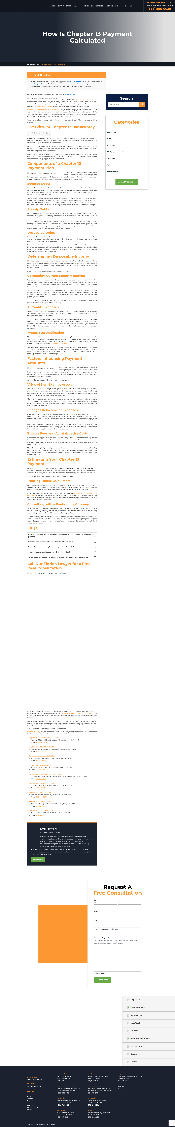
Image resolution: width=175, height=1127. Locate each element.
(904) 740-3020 (63, 1105)
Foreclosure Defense (33, 1103)
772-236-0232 (41, 788)
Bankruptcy (35, 64)
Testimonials (88, 6)
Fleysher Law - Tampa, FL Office (40, 801)
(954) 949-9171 (34, 1086)
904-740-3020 (41, 751)
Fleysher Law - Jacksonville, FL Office (42, 747)
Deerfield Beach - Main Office (66, 1086)
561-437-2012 (41, 761)
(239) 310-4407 (62, 1081)
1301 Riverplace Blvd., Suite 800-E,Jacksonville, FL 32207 (69, 1102)
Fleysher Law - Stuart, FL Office (40, 792)
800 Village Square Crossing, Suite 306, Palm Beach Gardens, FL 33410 (100, 1090)
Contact (29, 1109)
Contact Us (127, 6)
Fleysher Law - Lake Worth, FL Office (42, 756)
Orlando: (90, 1074)
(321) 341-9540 (93, 1081)
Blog (28, 1101)
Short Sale (111, 158)
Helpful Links (31, 1105)
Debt (109, 139)
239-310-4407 (41, 815)
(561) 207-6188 (93, 1093)
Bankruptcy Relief (32, 1107)
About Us (60, 6)
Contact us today (33, 732)
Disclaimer (120, 1088)
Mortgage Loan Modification (117, 152)
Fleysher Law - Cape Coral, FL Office (42, 811)
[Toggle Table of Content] (47, 133)
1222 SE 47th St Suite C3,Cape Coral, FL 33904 (65, 1078)
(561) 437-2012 (62, 1117)
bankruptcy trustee (45, 106)
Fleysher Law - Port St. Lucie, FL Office (42, 783)
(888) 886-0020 (34, 1080)
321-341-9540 (41, 770)
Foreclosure (111, 145)
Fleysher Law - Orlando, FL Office (41, 765)
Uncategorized (112, 172)
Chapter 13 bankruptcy (84, 100)
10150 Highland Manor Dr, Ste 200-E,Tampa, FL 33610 (130, 1078)
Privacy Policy (121, 1086)
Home (53, 6)
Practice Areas (72, 6)
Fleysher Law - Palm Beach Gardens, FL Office (45, 774)
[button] (62, 536)
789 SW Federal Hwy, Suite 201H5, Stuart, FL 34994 (99, 1114)
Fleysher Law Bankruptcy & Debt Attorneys (43, 110)
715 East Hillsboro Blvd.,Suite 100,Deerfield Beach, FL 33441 (68, 1090)
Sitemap (120, 1091)
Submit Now (102, 979)
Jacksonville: (61, 1098)
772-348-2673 (41, 797)
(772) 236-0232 (93, 1105)
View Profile (38, 859)
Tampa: (120, 1074)
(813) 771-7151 (122, 1081)
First (95, 903)
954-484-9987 (41, 742)
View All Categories (127, 182)
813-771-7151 (40, 806)
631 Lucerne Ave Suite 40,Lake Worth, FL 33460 (66, 1114)
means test (35, 337)
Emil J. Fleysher (75, 82)
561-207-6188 (41, 779)
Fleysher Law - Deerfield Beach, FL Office (43, 738)
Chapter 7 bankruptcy (60, 343)
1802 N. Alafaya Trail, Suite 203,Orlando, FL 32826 (98, 1078)
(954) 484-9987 (63, 1093)
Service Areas (112, 6)
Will (108, 165)
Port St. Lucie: (92, 1098)
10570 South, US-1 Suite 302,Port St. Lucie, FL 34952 (97, 1102)
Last (119, 903)
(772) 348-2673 (93, 1117)
